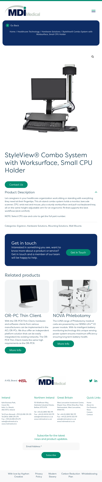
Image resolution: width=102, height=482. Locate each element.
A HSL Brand (11, 380)
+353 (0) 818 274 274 (23, 414)
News (89, 410)
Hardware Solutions (51, 31)
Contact (90, 414)
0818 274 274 (14, 416)
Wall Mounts (75, 225)
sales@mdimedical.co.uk (43, 416)
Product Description (20, 192)
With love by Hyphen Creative (18, 475)
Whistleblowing (89, 473)
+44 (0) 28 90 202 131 (46, 414)
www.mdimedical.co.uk (43, 419)
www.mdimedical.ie (9, 424)
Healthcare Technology (29, 31)
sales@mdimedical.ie (10, 421)
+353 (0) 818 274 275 (13, 419)
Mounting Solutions (58, 225)
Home (12, 31)
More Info (15, 350)
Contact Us (16, 184)
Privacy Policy (39, 475)
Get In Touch (78, 252)
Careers (89, 412)
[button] (92, 56)
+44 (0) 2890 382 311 (45, 412)
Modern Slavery (52, 475)
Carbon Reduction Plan (70, 475)
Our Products (91, 407)
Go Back (14, 25)
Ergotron (21, 225)
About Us (90, 405)
